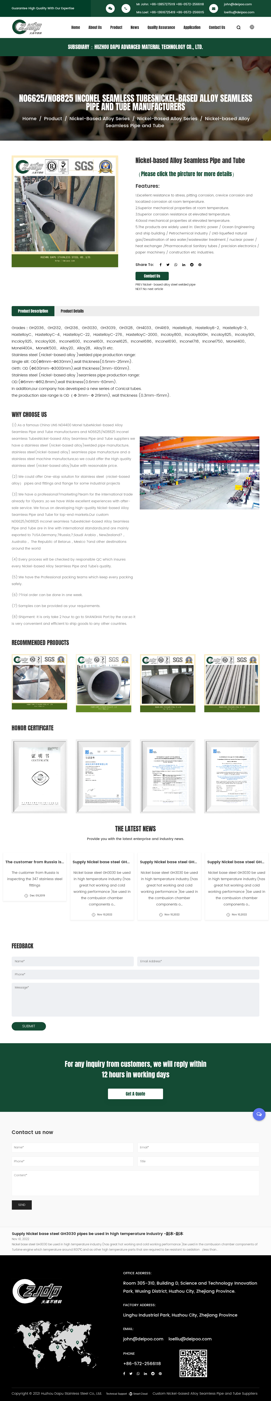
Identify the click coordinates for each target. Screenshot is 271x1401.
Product (116, 27)
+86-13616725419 (162, 12)
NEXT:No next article (149, 289)
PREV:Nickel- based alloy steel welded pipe (165, 284)
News (135, 27)
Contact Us (217, 27)
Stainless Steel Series (123, 37)
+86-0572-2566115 (190, 12)
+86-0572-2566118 (190, 4)
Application (192, 27)
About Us (95, 27)
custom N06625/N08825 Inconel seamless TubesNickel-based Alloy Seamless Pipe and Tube (70, 521)
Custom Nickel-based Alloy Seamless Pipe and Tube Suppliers (205, 1393)
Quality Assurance (161, 27)
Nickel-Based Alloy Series (99, 119)
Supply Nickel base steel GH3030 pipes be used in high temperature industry (87, 1234)
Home (75, 27)
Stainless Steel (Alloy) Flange (124, 34)
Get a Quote (135, 1094)
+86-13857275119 (162, 4)
